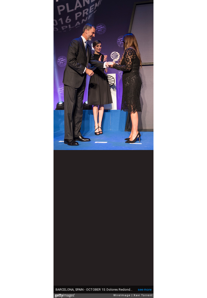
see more (144, 289)
